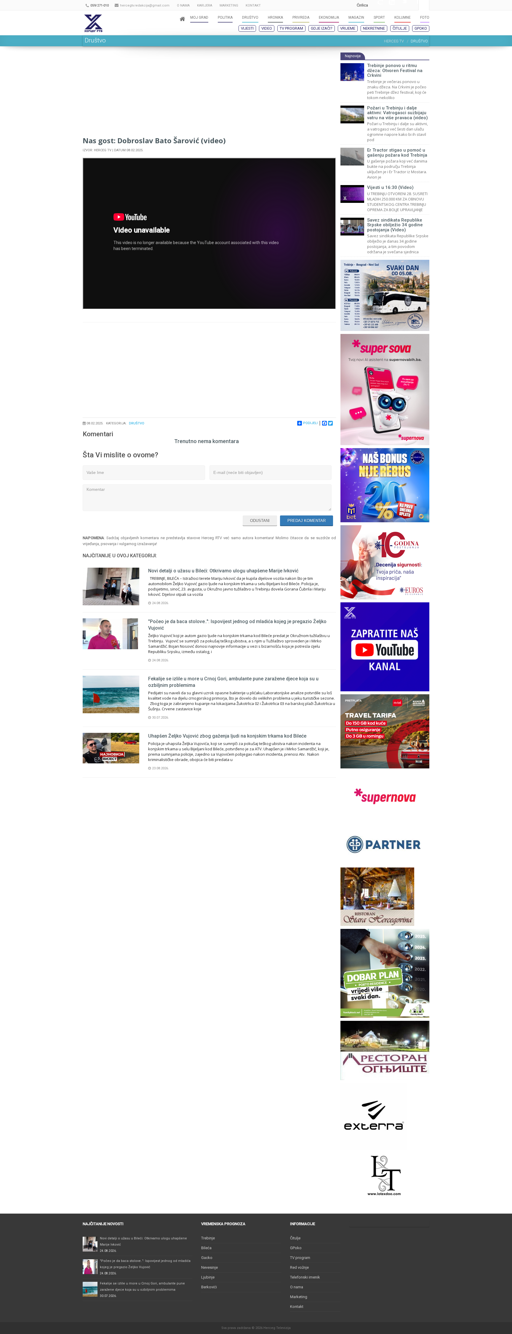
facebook (412, 5)
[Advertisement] (209, 93)
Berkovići (209, 1287)
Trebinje (208, 1238)
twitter (401, 5)
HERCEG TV (394, 41)
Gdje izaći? (321, 28)
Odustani (260, 520)
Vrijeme (347, 28)
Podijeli (310, 423)
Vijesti (247, 28)
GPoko (421, 28)
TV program (291, 28)
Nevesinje (209, 1267)
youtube (389, 5)
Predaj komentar (306, 520)
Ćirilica (362, 5)
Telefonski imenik (305, 1277)
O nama (296, 1287)
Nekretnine (374, 28)
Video (266, 28)
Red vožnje (299, 1267)
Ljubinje (208, 1277)
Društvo (136, 423)
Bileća (206, 1248)
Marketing (298, 1297)
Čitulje (400, 28)
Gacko (206, 1257)
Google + (377, 5)
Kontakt (296, 1306)
